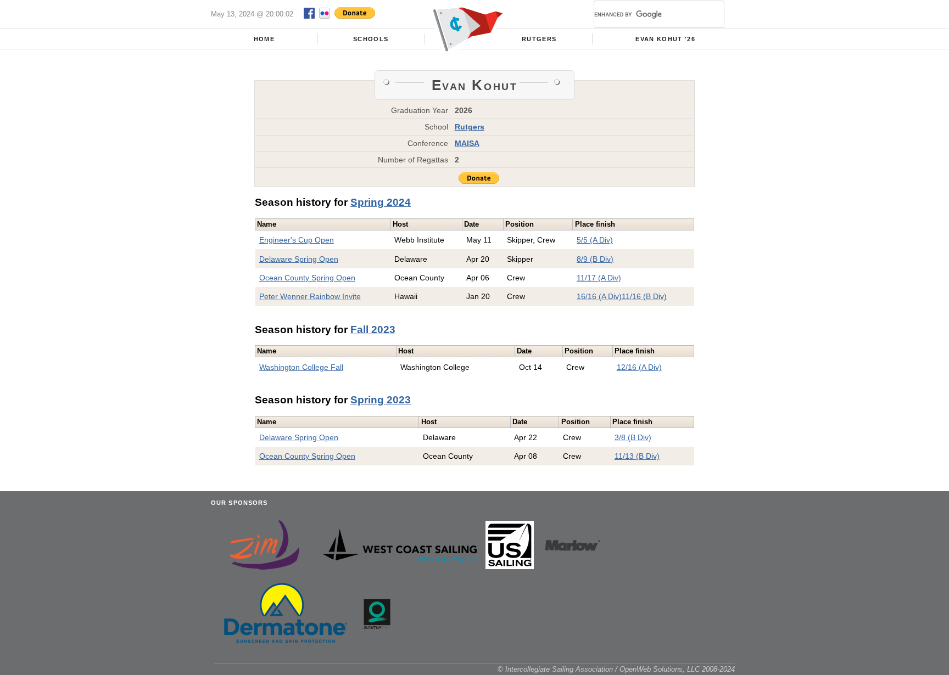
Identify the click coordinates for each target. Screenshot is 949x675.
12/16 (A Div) (639, 367)
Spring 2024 (380, 202)
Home (264, 39)
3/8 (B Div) (633, 437)
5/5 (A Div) (595, 239)
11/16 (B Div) (644, 296)
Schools (370, 39)
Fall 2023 (372, 329)
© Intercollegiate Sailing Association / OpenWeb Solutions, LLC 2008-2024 (616, 669)
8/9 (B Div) (595, 259)
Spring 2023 (380, 400)
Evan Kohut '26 (665, 39)
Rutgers (539, 39)
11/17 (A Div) (599, 277)
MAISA (467, 143)
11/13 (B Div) (637, 456)
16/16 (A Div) (599, 296)
